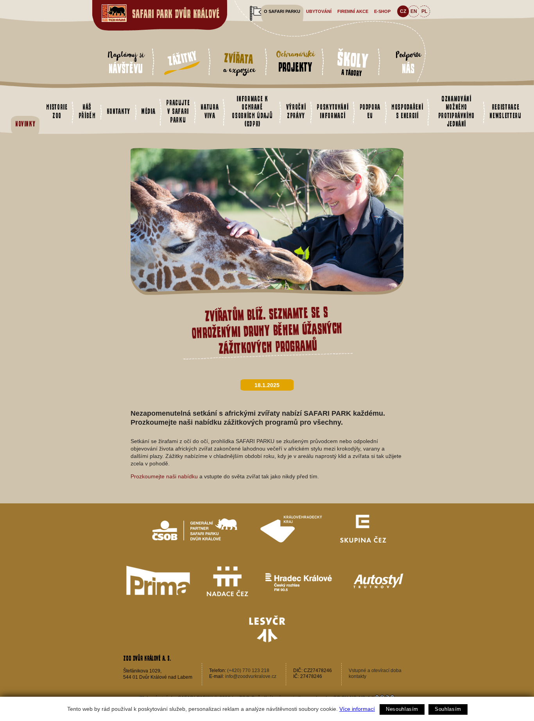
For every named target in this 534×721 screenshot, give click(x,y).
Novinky (25, 123)
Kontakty (118, 111)
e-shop (382, 11)
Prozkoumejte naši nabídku (165, 476)
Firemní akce (352, 11)
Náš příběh (87, 111)
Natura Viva (210, 111)
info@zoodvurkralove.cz (250, 676)
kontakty (357, 676)
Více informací (357, 709)
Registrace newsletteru (505, 111)
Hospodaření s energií (407, 111)
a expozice (239, 64)
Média (148, 111)
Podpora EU (370, 111)
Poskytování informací (332, 111)
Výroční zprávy (296, 111)
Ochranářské (295, 61)
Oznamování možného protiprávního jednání (456, 111)
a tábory (353, 62)
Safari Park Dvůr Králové (176, 13)
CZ (403, 11)
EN (413, 11)
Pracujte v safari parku (178, 111)
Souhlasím (448, 709)
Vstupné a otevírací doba (375, 670)
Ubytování (319, 11)
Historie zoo (56, 111)
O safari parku (282, 11)
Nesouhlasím (402, 709)
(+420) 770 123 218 (248, 670)
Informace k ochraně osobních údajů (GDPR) (252, 111)
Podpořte (408, 62)
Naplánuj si (126, 62)
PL (424, 11)
